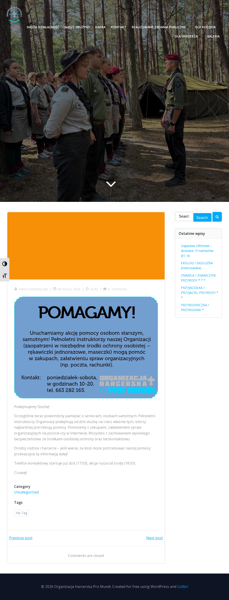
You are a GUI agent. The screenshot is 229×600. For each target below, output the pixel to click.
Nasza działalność (43, 27)
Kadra (100, 27)
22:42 (94, 289)
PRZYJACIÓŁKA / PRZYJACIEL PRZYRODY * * (199, 293)
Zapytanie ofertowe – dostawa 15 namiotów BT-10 (197, 251)
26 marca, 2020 (69, 289)
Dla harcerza (186, 36)
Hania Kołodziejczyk (33, 289)
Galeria (213, 36)
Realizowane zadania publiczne (159, 27)
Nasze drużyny (77, 27)
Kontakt (118, 27)
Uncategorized (26, 492)
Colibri (182, 586)
